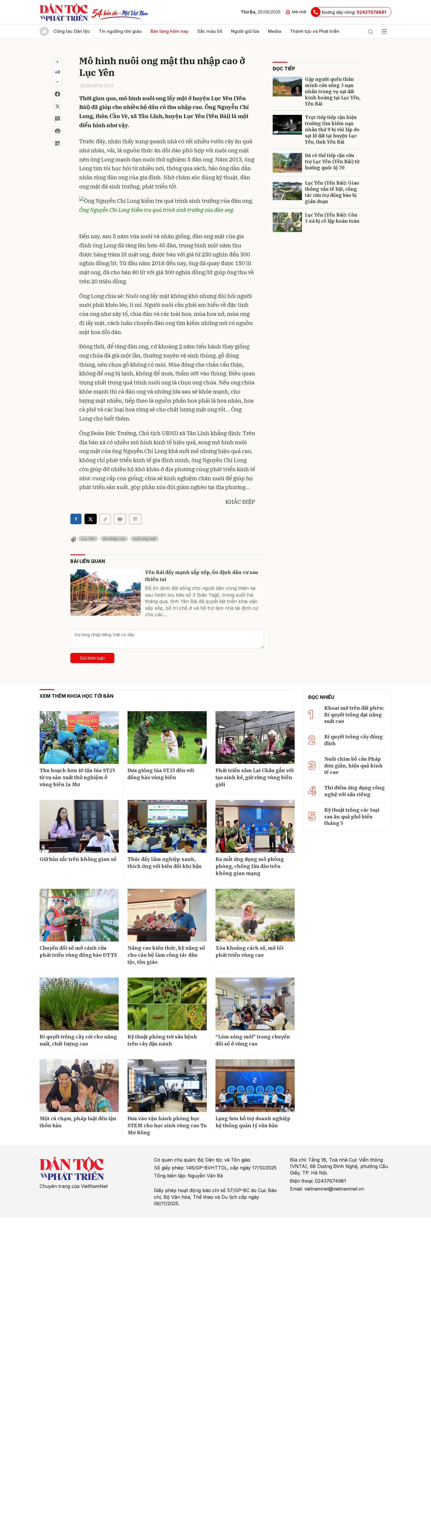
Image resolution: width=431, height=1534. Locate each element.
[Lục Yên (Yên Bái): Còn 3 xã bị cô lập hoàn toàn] (287, 222)
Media (274, 31)
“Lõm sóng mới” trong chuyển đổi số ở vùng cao (253, 1040)
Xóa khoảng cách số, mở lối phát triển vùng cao (250, 951)
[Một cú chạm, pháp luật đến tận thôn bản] (79, 1085)
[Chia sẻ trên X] (57, 106)
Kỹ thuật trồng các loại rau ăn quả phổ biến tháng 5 (351, 816)
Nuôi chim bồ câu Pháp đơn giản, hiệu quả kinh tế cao (353, 765)
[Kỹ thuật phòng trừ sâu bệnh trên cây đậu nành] (167, 1004)
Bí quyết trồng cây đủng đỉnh (353, 740)
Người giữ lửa (245, 31)
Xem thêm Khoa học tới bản (76, 696)
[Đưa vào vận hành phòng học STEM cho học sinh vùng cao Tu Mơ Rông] (167, 1085)
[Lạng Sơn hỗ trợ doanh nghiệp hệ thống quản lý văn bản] (255, 1085)
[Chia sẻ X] (90, 519)
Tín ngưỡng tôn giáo (120, 31)
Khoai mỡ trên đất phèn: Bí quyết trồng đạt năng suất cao (354, 714)
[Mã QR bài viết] (57, 143)
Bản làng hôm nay (169, 31)
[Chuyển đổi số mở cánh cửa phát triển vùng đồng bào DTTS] (79, 915)
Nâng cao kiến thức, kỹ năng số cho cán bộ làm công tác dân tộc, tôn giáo (166, 955)
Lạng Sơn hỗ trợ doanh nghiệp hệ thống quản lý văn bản (253, 1122)
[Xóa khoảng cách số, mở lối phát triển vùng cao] (255, 915)
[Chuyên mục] (384, 31)
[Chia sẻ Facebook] (57, 94)
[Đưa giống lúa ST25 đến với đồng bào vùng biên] (167, 737)
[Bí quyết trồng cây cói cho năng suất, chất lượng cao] (79, 1004)
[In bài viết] (57, 131)
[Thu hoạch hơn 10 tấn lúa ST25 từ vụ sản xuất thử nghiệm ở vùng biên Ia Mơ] (79, 737)
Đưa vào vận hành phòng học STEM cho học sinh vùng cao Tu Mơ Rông (167, 1125)
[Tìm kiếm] (370, 31)
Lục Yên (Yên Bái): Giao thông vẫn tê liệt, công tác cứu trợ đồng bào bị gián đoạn (332, 192)
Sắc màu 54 (209, 31)
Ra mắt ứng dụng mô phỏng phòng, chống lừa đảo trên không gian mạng (250, 866)
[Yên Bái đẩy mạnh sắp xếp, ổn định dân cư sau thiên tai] (105, 592)
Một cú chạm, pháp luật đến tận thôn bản (78, 1122)
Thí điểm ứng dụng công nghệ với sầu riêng (354, 791)
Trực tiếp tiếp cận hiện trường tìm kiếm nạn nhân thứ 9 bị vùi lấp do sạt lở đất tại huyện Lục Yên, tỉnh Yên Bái (332, 130)
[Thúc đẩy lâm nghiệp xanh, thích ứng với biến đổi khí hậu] (167, 826)
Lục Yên (88, 539)
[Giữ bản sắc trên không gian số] (79, 826)
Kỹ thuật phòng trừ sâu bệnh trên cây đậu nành (162, 1040)
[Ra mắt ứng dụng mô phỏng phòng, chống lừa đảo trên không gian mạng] (255, 826)
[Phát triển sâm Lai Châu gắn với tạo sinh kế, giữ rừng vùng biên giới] (255, 737)
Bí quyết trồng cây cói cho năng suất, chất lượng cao (78, 1040)
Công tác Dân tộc (71, 31)
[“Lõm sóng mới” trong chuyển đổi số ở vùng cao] (255, 1004)
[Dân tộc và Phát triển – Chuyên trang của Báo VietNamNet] (64, 12)
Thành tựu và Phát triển (314, 31)
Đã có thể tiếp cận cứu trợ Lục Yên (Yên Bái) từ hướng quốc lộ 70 (332, 162)
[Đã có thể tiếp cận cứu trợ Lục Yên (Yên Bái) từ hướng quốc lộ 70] (287, 163)
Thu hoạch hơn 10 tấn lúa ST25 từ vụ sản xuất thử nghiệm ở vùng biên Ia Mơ (77, 777)
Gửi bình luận (92, 658)
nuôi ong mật (144, 539)
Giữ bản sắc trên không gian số (78, 859)
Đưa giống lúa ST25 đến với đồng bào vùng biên (161, 773)
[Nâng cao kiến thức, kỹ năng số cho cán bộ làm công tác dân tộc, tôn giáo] (167, 915)
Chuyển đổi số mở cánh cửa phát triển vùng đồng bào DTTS (78, 951)
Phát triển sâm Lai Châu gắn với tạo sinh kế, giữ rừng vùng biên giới (255, 777)
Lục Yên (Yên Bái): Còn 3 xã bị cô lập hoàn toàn (332, 218)
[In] (120, 519)
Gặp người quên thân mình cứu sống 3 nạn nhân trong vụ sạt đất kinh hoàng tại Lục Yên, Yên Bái (332, 91)
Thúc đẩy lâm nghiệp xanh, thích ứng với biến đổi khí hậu (164, 862)
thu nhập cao (114, 539)
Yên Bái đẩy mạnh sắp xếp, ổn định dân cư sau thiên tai (201, 575)
